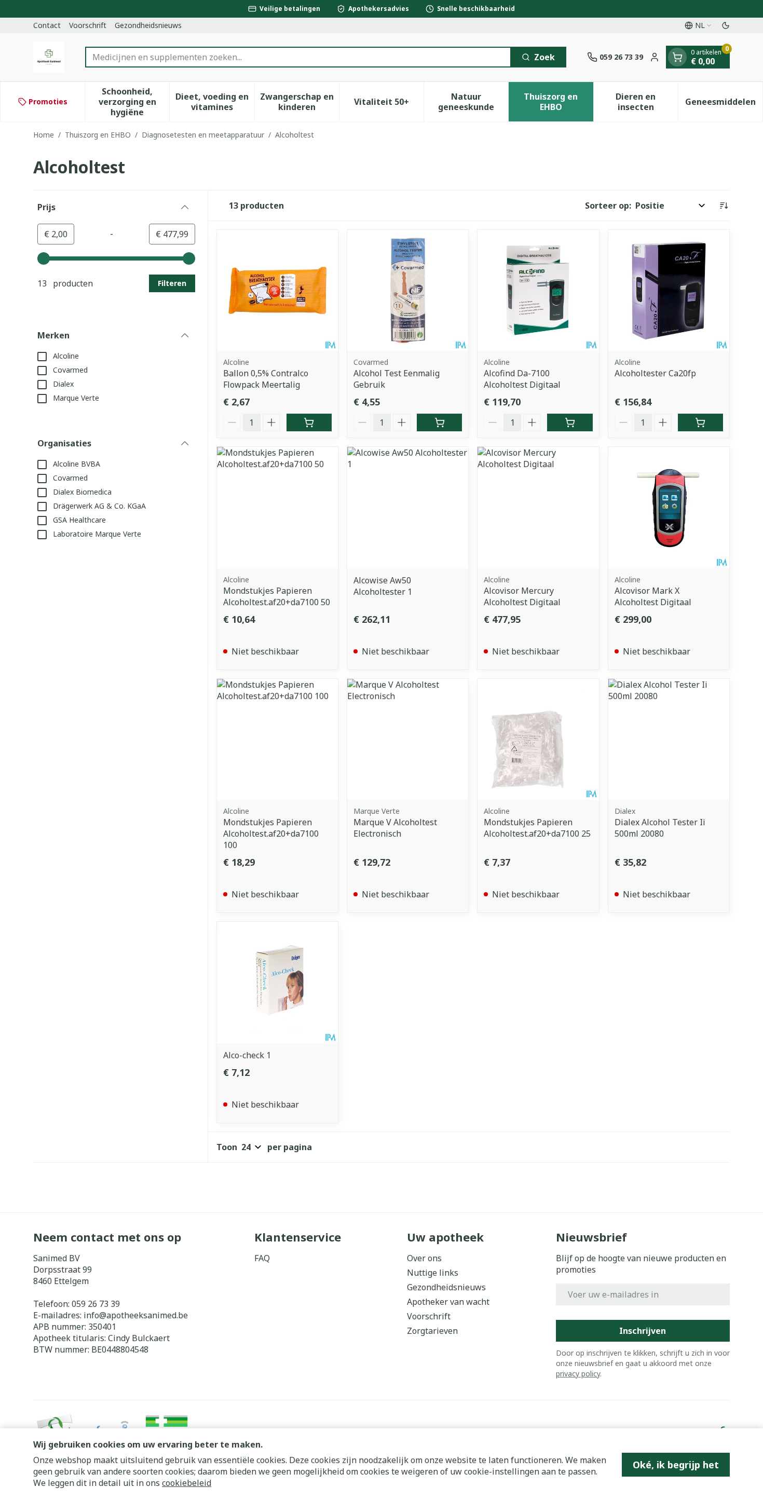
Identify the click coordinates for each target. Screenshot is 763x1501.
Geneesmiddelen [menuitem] (723, 104)
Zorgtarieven (432, 1330)
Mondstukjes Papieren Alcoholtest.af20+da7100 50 (276, 596)
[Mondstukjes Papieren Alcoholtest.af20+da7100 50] (277, 507)
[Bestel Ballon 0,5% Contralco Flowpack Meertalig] (309, 422)
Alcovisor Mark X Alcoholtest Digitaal (653, 596)
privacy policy (578, 1374)
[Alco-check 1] (277, 982)
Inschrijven (642, 1330)
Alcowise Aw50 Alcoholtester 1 (382, 586)
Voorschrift (87, 25)
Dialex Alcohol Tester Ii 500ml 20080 (660, 827)
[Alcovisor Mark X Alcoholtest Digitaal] (668, 507)
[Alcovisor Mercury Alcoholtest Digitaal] (538, 507)
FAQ (262, 1258)
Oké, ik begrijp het (676, 1464)
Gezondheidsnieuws (148, 25)
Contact (47, 25)
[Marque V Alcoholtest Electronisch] (407, 739)
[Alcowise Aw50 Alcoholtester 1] (407, 507)
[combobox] (298, 57)
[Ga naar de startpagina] (48, 57)
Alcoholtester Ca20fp (655, 373)
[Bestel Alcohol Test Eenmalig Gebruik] (439, 422)
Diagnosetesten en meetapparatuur (203, 135)
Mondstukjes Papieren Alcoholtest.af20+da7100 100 (271, 833)
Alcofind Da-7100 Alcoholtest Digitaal (522, 378)
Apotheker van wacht (448, 1301)
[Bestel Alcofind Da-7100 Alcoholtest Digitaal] (569, 422)
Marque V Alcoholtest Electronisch (395, 827)
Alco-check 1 (247, 1055)
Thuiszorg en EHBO (98, 135)
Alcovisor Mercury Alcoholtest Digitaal (522, 596)
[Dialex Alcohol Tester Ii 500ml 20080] (668, 739)
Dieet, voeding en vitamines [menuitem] (214, 102)
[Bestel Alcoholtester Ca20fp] (700, 422)
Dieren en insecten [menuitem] (647, 102)
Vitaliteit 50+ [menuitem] (389, 104)
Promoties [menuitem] (48, 101)
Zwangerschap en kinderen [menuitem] (299, 102)
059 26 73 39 (96, 1303)
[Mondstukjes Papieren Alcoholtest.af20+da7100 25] (538, 739)
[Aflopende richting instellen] (723, 205)
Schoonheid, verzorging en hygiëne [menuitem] (134, 102)
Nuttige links (432, 1272)
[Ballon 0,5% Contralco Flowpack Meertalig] (277, 290)
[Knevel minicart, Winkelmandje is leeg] (677, 57)
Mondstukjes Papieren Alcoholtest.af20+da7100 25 (537, 827)
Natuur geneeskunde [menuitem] (473, 102)
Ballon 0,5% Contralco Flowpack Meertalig (265, 378)
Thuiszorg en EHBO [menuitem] (558, 102)
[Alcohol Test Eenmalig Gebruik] (407, 290)
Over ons (424, 1258)
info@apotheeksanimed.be (136, 1315)
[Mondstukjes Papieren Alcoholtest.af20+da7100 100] (277, 739)
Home (43, 135)
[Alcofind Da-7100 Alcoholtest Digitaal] (538, 290)
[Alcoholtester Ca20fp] (668, 290)
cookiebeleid (186, 1483)
